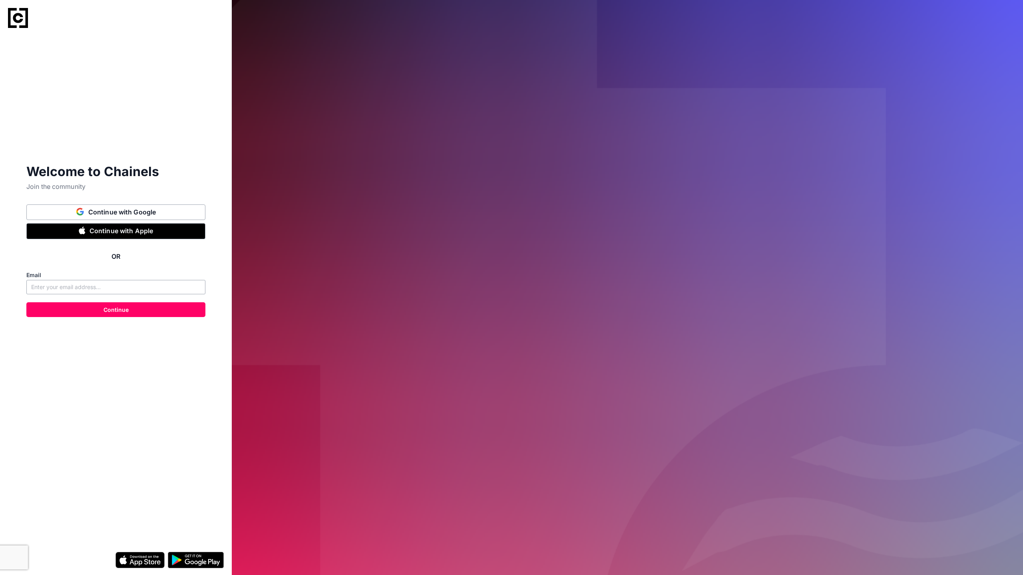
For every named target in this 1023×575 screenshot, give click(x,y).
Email (33, 275)
